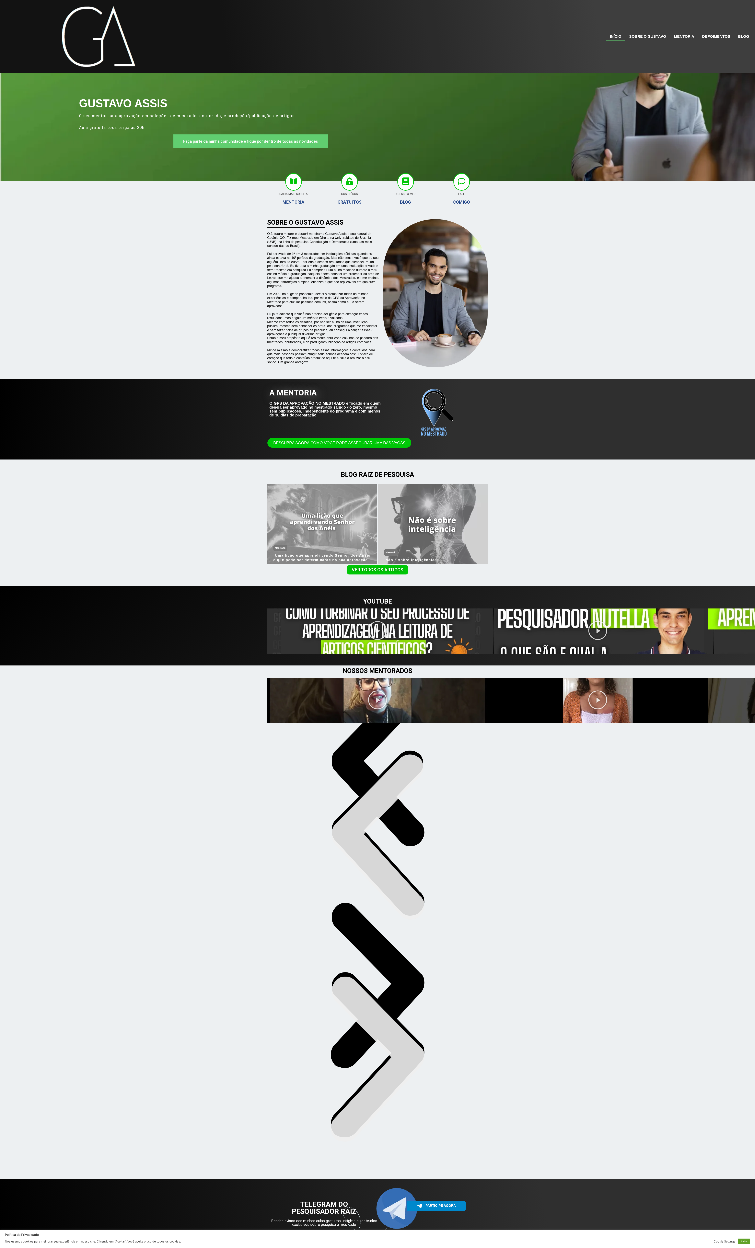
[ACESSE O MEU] (405, 182)
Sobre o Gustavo (647, 36)
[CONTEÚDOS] (349, 182)
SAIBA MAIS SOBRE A (293, 194)
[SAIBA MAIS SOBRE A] (293, 182)
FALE (461, 194)
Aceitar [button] (744, 1241)
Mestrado (280, 548)
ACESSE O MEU (405, 194)
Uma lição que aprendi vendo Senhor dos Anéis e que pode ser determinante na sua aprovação (321, 557)
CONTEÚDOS (349, 194)
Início (615, 36)
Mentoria (684, 36)
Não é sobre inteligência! (411, 560)
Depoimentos (716, 36)
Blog (743, 36)
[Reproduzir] (377, 631)
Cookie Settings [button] (724, 1241)
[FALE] (461, 182)
